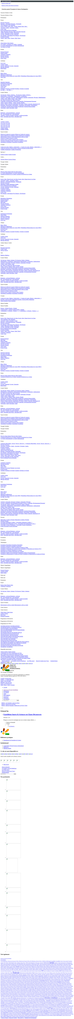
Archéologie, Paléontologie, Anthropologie (10, 505)
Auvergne (21, 1004)
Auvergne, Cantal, (5, 320)
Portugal (2, 51)
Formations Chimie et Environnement (9, 552)
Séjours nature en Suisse (15, 987)
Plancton (45, 982)
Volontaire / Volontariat (28, 996)
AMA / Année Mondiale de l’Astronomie (33, 962)
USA (2, 63)
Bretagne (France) (56, 966)
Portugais (52, 982)
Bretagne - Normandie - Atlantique (64, 1007)
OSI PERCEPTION (5, 626)
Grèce (2, 58)
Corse (2, 29)
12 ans (3, 1008)
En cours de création (23, 970)
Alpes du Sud (4, 450)
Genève (2, 613)
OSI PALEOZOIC (5, 635)
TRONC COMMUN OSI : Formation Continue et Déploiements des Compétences (16, 1016)
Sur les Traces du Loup (67, 988)
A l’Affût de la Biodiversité (46, 961)
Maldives (3, 219)
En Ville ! (3, 497)
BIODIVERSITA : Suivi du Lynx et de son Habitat (51, 1011)
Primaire (2, 521)
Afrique (15, 962)
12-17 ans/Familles (42, 1003)
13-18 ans (64, 1003)
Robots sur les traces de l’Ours (62, 984)
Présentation (6, 691)
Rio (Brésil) (24, 1011)
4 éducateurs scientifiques (8, 1000)
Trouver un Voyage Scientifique (10, 689)
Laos (2, 87)
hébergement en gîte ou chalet (7, 137)
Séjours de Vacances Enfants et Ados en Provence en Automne (44, 986)
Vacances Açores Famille (27, 991)
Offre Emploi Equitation (26, 980)
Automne (17, 966)
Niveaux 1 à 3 (66, 978)
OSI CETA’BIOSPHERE (6, 630)
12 (34, 1003)
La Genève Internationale (6, 45)
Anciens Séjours (4, 159)
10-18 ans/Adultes (8, 1003)
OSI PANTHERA (5, 628)
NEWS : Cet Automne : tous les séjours (10, 703)
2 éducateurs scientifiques (51, 998)
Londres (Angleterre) (61, 975)
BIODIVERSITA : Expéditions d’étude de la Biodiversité (30, 1012)
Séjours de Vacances (30, 986)
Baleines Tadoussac (40, 966)
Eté (42, 970)
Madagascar (3, 74)
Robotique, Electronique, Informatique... (10, 105)
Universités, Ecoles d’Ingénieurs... (8, 525)
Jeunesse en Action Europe (5, 975)
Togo (2, 77)
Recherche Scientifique (23, 984)
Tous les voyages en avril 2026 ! (6, 958)
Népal (2, 86)
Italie (2, 202)
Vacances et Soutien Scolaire (7, 140)
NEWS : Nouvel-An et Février (8, 704)
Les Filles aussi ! (31, 661)
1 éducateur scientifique (69, 996)
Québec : (7, 679)
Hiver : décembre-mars (6, 116)
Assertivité (47, 965)
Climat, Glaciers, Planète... (7, 102)
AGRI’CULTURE (28, 1015)
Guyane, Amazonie (5, 34)
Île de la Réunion (4, 30)
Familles (2, 129)
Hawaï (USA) (60, 972)
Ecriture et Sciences (16, 1000)
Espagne (2, 55)
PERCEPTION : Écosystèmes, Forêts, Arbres (11, 1015)
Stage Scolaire (48, 988)
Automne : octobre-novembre (7, 115)
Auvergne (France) (28, 966)
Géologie (36, 972)
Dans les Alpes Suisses (6, 171)
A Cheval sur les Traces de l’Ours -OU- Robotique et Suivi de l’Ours (30, 961)
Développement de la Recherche (63, 969)
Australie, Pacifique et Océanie (8, 470)
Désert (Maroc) (6, 1008)
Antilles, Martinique (5, 33)
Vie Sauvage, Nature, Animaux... (8, 95)
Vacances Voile (5, 996)
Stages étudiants (4, 301)
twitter (29, 999)
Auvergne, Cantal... (5, 27)
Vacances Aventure (66, 991)
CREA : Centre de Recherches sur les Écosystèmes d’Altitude (46, 1015)
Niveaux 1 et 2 (4, 979)
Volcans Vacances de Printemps (18, 996)
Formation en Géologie (6, 550)
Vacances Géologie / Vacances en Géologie (64, 992)
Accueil (5, 687)
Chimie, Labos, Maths (6, 98)
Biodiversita (49, 966)
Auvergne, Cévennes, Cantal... (8, 446)
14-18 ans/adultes (27, 1004)
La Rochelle (45, 975)
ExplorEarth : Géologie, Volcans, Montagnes (59, 1005)
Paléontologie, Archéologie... (7, 96)
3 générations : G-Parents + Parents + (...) (10, 310)
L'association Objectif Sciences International (13, 745)
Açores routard (65, 961)
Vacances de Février (23, 992)
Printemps (59, 982)
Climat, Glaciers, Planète (6, 266)
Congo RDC (12, 969)
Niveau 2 (55, 978)
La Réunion (32, 975)
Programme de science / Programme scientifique (9, 983)
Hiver (64, 972)
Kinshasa (3, 616)
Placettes (42, 982)
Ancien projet (46, 962)
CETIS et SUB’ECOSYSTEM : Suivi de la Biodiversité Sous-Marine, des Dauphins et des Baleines (56, 1012)
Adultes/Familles (11, 962)
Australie (4, 966)
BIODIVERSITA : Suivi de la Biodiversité (46, 999)
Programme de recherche (65, 982)
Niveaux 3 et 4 (19, 979)
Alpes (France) (23, 962)
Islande (2, 53)
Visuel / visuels (10, 996)
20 (12, 1005)
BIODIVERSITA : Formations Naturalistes (15, 1011)
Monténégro (3, 198)
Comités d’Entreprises (6, 149)
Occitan (62, 979)
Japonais (70, 974)
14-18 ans (33, 1008)
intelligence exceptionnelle (54, 974)
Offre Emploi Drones (18, 980)
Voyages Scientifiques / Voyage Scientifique (57, 996)
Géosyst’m (40, 972)
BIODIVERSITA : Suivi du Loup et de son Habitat (34, 1011)
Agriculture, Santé (5, 107)
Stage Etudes (39, 988)
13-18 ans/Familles (4, 1004)
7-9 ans (15, 1005)
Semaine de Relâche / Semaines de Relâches (27, 987)
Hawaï (57, 972)
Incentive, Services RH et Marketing (9, 299)
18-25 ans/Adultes (64, 1004)
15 (30, 1004)
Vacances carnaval (5, 992)
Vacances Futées (54, 992)
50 (46, 1008)
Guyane (48, 972)
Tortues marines (4, 651)
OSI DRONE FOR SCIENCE (8, 641)
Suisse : (6, 681)
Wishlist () (3, 662)
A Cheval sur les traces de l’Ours (13, 961)
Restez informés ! (6, 661)
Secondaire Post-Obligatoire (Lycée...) (9, 523)
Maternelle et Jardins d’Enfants (8, 519)
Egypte (2, 229)
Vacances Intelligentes (51, 993)
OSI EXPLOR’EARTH (6, 636)
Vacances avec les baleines (52, 991)
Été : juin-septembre (5, 114)
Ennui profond (29, 970)
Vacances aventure (60, 991)
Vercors (2, 250)
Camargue (3, 189)
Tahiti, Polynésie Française (7, 31)
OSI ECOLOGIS (5, 640)
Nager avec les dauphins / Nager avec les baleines (26, 978)
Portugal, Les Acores (5, 468)
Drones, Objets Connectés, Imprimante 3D (10, 104)
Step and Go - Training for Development (27, 1017)
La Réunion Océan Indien (39, 975)
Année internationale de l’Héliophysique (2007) (31, 964)
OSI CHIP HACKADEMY (7, 643)
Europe (45, 970)
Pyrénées (3, 36)
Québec (60, 983)
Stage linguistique (22, 1015)
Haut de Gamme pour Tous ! (42, 661)
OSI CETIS (3, 631)
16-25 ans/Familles (58, 1004)
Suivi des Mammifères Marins (7, 657)
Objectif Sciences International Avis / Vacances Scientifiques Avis (49, 979)
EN (20, 1005)
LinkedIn (20, 1000)
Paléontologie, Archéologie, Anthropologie (10, 261)
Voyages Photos (3, 959)
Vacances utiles (62, 995)
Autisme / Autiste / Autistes (11, 966)
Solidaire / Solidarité (16, 988)
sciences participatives (17, 986)
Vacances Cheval (11, 992)
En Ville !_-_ (4, 90)
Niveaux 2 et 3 (14, 979)
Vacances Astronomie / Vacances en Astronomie (39, 991)
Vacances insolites (44, 993)
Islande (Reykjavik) (25, 1008)
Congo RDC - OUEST (17, 969)
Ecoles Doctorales (5, 526)
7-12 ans (68, 1000)
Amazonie (41, 962)
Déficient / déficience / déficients (40, 969)
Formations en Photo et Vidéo (7, 547)
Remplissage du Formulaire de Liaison (12, 740)
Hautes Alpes (4, 585)
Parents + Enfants (5, 308)
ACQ (4, 962)
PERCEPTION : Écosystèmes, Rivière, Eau (20, 999)
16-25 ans (46, 1004)
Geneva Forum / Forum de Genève (9, 1017)
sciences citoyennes (10, 986)
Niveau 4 (62, 978)
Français (2, 570)
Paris (2, 615)
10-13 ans (3, 123)
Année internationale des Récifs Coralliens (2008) (48, 964)
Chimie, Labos (4, 264)
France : (6, 683)
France (33, 972)
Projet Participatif (36, 983)
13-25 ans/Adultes (10, 1004)
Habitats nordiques (53, 972)
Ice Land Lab (5, 974)
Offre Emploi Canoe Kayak (10, 980)
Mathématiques (50, 1007)
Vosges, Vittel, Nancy (5, 38)
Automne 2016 (22, 966)
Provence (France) (56, 983)
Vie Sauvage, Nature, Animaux (8, 260)
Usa (9, 991)
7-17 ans (50, 1005)
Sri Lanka (3, 84)
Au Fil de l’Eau (65, 965)
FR (11, 997)
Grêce (43, 972)
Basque (45, 966)
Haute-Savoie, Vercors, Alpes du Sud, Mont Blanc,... (37, 1000)
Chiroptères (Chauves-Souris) (7, 655)
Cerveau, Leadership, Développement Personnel (12, 503)
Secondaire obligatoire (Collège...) (8, 522)
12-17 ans (37, 1003)
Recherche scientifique (39, 984)
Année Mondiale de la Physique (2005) (17, 965)
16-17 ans (3, 125)
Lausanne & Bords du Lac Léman (8, 174)
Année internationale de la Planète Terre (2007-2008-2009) (13, 964)
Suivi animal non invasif (6, 654)
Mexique (3, 67)
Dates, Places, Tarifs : (8, 685)
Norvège (3, 57)
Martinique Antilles (5, 184)
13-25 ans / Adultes (39, 1008)
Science (5, 986)
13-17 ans (54, 1003)
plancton (48, 982)
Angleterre (3, 54)
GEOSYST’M (33, 1015)
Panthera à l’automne (53, 980)
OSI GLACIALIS (5, 637)
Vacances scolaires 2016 (43, 995)
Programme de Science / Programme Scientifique (25, 983)
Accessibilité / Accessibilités (55, 961)
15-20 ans (44, 1008)
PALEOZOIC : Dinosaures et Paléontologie (53, 1000)
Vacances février (48, 992)
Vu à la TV (6, 696)
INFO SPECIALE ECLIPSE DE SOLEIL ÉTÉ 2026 (62, 999)
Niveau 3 (59, 978)
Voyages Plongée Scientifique (45, 996)
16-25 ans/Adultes (51, 1004)
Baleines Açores (34, 966)
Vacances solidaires (51, 995)
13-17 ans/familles (59, 1003)
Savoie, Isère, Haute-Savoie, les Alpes (9, 179)
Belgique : (6, 682)
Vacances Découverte (36, 992)
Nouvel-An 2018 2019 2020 (34, 979)
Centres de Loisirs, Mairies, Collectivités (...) (11, 147)
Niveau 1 (52, 978)
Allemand (18, 962)
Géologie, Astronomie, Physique (8, 262)
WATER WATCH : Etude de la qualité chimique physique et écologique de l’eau (35, 1005)
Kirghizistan (3, 83)
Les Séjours (6, 692)
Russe (68, 984)
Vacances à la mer (14, 991)
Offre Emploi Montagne (35, 980)
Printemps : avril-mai (5, 112)
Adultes (2, 128)
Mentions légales (7, 748)
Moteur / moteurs (15, 978)
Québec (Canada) (56, 1008)
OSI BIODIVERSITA (6, 627)
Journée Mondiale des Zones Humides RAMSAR (18, 975)
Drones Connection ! (8, 970)
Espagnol (39, 970)
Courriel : (6, 678)
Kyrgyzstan (28, 975)
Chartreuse (3, 191)
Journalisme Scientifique (6, 142)
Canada (2, 64)
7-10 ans (2, 121)
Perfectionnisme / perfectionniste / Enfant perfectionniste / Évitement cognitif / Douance (15, 982)
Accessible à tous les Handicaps (18, 661)
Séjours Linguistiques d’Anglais (6, 987)
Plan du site (6, 764)
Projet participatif (43, 983)
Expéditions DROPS (58, 970)
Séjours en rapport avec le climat (67, 986)
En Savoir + (12, 726)
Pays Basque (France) (60, 980)
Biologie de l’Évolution (14, 1007)
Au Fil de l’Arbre (60, 965)
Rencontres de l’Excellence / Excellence (49, 984)
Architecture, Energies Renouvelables (9, 106)
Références (6, 747)
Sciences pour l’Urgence (6, 139)
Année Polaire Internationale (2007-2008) (31, 965)
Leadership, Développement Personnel (9, 101)
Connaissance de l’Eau (6, 653)
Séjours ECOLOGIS (58, 986)
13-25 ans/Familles (17, 1004)
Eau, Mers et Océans (5, 100)
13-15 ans (3, 124)
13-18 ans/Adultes (69, 1003)
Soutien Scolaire (4, 154)
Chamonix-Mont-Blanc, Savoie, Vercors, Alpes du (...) (13, 443)
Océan (65, 979)
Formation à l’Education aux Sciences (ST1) (11, 548)
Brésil (2, 68)
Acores (61, 961)
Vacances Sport (56, 995)
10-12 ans (56, 1007)
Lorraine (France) (68, 975)
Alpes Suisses (4, 43)
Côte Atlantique (4, 25)
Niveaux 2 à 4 (9, 979)
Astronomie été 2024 (53, 965)
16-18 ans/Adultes (41, 1004)
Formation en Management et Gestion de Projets (12, 554)
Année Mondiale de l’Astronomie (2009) (63, 964)
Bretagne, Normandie (5, 451)
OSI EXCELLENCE (5, 644)
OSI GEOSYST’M (5, 633)
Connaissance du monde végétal (8, 658)
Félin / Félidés (10, 972)
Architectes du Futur (42, 965)
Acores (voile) (25, 1000)
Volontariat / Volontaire (36, 996)
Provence (3, 22)
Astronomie (13, 1003)
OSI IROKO (4, 646)
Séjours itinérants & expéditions (8, 135)
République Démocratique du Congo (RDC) (11, 76)
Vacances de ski (29, 992)
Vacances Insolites (38, 993)
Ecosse (2, 208)
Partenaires (5, 697)
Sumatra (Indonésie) (59, 988)
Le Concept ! (6, 699)
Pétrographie (32, 982)
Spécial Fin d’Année (33, 1016)
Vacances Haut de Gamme (5, 993)
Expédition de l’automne (50, 970)
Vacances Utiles (67, 995)
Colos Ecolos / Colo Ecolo (5, 969)
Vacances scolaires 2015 (35, 995)
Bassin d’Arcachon (5, 454)
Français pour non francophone (26, 972)
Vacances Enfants (43, 992)
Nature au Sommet (38, 978)
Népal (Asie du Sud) (47, 978)
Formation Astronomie (6, 546)
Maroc (2, 73)
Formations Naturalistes (6, 545)
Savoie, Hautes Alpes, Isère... (7, 26)
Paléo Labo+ (47, 980)
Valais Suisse (4, 612)
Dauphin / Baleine (32, 969)
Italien (2, 572)
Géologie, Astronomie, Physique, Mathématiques (12, 97)
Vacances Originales (58, 993)
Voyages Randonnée (4, 961)
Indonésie (3, 82)
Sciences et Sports (5, 138)
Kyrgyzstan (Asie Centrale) (25, 1003)
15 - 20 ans (33, 1004)
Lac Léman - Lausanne (6, 44)
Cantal (2, 249)
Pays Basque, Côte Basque (7, 35)
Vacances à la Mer (20, 991)
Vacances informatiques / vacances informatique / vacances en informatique (22, 993)
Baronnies (3, 247)
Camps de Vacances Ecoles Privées (9, 148)
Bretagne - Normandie (6, 23)
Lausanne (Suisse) (55, 975)
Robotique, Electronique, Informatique (9, 269)
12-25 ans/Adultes (49, 1003)
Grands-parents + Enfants (6, 309)
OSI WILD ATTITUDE (6, 645)
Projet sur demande (49, 983)
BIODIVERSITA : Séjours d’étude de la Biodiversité (11, 1012)
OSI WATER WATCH (6, 632)
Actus (4, 693)
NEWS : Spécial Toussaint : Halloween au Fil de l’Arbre (14, 705)
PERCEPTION (67, 980)
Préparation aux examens (6, 551)
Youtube (2, 1000)
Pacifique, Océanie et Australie (8, 88)
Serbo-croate (37, 987)
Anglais (2, 571)
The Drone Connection (6, 659)
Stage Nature (43, 988)
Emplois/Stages (54, 661)
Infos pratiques (6, 695)
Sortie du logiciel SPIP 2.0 (24, 988)
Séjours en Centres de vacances (8, 134)
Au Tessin (3, 47)
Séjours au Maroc (24, 986)
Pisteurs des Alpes (38, 982)
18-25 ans (3, 126)
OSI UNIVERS (4, 639)
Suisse (55, 988)
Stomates (52, 988)
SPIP (35, 988)
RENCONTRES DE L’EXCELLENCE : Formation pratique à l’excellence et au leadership (33, 1007)
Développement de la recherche (52, 969)
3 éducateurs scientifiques (34, 999)
